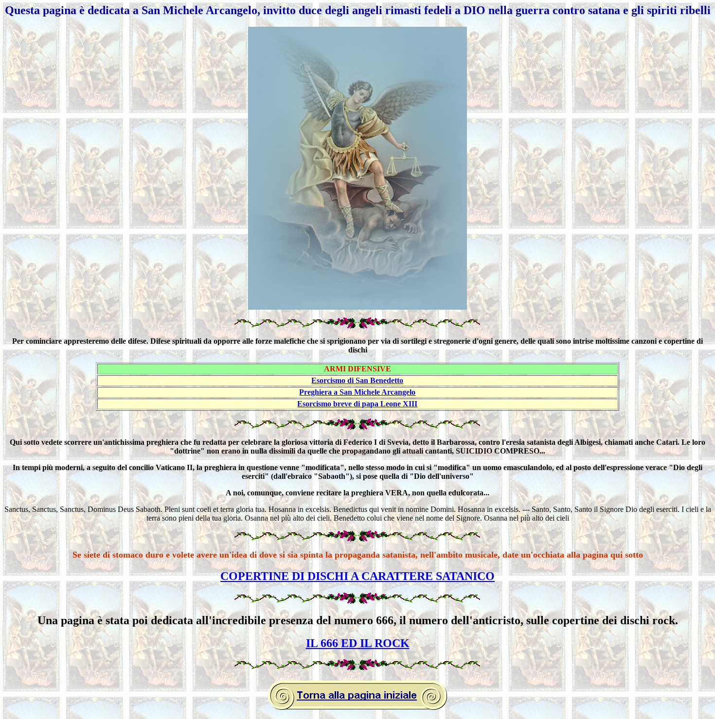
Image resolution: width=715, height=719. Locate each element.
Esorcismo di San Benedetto (357, 380)
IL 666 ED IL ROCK (358, 643)
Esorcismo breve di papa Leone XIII (357, 404)
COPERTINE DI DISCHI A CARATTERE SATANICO (357, 576)
